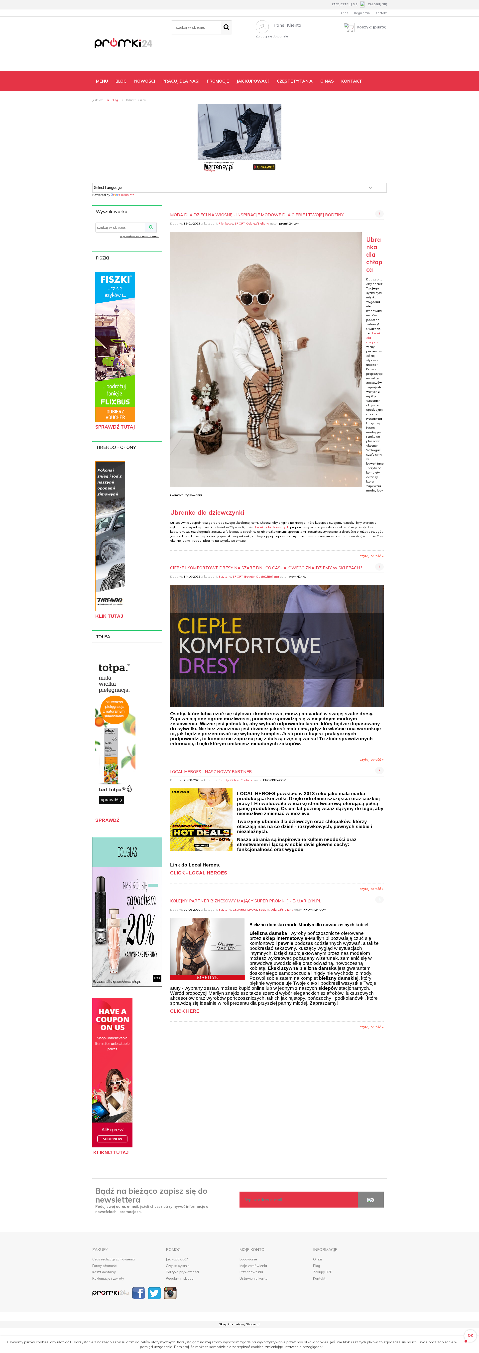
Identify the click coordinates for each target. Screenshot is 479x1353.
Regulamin (362, 13)
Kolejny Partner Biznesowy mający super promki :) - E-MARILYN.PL (245, 900)
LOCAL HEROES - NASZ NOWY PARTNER (211, 771)
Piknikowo (226, 223)
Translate (127, 195)
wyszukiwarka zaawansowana (139, 236)
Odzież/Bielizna (257, 223)
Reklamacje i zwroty (108, 1278)
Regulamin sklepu (180, 1278)
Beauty (249, 576)
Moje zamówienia (253, 1265)
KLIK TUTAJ (109, 616)
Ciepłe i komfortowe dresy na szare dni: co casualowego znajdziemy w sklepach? (266, 567)
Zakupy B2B (322, 1272)
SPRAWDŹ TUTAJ (115, 427)
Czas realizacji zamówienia (113, 1259)
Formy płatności (104, 1265)
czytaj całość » (371, 556)
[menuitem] (102, 81)
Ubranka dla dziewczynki (207, 512)
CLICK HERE (185, 1011)
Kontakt (381, 13)
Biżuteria (225, 576)
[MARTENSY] (239, 138)
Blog (316, 1265)
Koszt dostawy (104, 1272)
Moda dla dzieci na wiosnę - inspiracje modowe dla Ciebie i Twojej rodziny (257, 214)
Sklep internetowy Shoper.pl (239, 1324)
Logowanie (248, 1259)
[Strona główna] (129, 45)
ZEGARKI (239, 909)
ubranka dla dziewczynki (271, 527)
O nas (344, 13)
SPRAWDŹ (107, 820)
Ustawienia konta (253, 1278)
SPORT (240, 223)
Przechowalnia (251, 1272)
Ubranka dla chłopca (374, 254)
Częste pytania (178, 1265)
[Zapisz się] (371, 1200)
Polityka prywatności (182, 1272)
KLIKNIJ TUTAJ (111, 1152)
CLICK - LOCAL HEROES (198, 872)
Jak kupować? (177, 1259)
